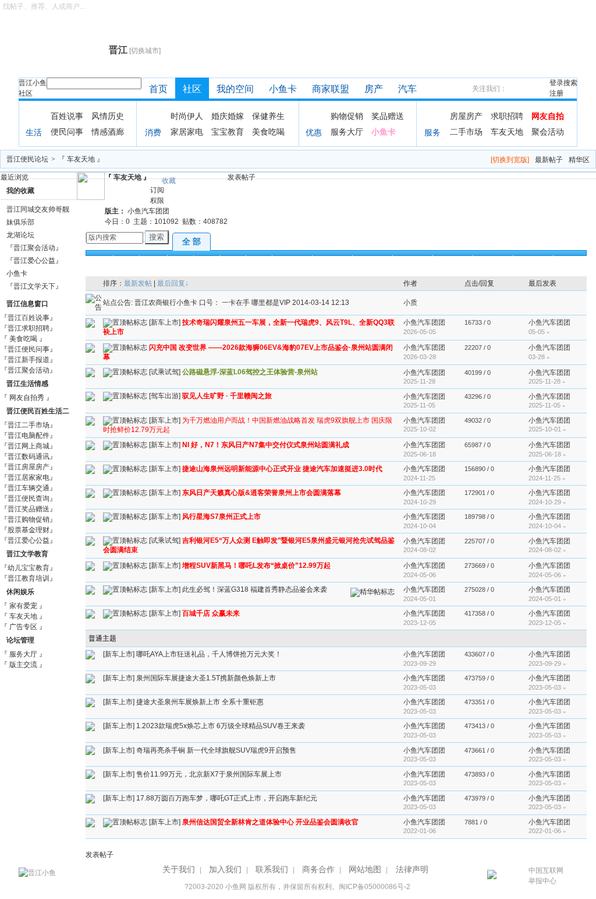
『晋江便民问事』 (28, 349)
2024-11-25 (547, 478)
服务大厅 (347, 131)
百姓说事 (67, 116)
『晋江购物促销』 (28, 519)
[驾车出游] (164, 396)
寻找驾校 (308, 272)
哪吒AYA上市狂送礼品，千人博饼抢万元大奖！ (209, 654)
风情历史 (107, 116)
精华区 (579, 160)
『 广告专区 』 (23, 627)
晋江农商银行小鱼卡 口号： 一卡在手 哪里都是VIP (213, 303)
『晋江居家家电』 (28, 477)
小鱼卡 (283, 89)
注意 (233, 259)
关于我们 (178, 869)
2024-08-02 (547, 549)
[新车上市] (164, 322)
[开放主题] (90, 322)
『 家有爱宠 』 (23, 606)
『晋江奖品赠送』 (28, 509)
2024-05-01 (547, 598)
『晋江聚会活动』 (34, 248)
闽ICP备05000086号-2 (374, 887)
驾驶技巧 (533, 259)
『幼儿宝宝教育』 (28, 568)
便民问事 (67, 131)
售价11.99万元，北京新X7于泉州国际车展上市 (209, 774)
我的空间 (235, 89)
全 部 (191, 241)
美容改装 (372, 259)
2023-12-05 (547, 622)
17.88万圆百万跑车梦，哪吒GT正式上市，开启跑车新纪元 (226, 798)
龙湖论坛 (20, 235)
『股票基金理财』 (28, 530)
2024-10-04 (547, 525)
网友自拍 (547, 116)
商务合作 (318, 869)
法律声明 (412, 869)
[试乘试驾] (164, 372)
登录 (556, 83)
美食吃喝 (268, 131)
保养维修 (453, 259)
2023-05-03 (547, 687)
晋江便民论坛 (27, 159)
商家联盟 (330, 89)
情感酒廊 (107, 131)
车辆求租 (268, 272)
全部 (100, 259)
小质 (410, 303)
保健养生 (268, 116)
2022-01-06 (547, 830)
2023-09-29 (547, 663)
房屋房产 (466, 116)
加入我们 (225, 869)
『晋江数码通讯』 (28, 456)
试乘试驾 (413, 259)
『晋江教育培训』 (28, 578)
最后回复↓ (173, 283)
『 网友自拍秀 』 (27, 398)
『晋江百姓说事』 (28, 318)
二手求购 (187, 272)
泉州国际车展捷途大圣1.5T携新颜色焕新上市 (206, 678)
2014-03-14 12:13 (320, 303)
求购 (126, 259)
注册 (556, 93)
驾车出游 (493, 259)
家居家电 (187, 131)
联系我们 (272, 869)
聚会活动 (547, 131)
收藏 (169, 181)
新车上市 (332, 259)
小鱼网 (235, 887)
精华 (180, 259)
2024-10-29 (547, 501)
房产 (373, 89)
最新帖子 (549, 160)
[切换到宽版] (510, 160)
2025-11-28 (547, 381)
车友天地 (507, 131)
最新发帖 (138, 283)
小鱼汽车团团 (148, 211)
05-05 (539, 331)
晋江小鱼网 (61, 50)
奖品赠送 (387, 116)
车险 (341, 272)
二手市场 (466, 131)
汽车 (407, 89)
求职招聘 (507, 116)
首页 (158, 89)
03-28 (539, 356)
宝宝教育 (227, 131)
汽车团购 (107, 272)
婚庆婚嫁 (227, 116)
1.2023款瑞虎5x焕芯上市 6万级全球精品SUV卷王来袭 (220, 726)
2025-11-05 (547, 405)
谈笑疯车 (292, 259)
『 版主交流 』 (23, 665)
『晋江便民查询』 (28, 498)
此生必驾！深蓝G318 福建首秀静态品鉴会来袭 (254, 589)
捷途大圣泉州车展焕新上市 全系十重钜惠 (200, 702)
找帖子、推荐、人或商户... (44, 6)
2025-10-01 (547, 429)
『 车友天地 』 (81, 159)
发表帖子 (242, 177)
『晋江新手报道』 (28, 360)
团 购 (153, 259)
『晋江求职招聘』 (28, 328)
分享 (259, 259)
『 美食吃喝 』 (23, 339)
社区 (26, 93)
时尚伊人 (187, 116)
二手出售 (147, 272)
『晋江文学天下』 (34, 286)
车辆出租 (228, 272)
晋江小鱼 (33, 83)
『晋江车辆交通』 (28, 488)
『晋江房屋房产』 (28, 467)
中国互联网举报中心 (545, 875)
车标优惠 (374, 272)
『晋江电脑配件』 (28, 435)
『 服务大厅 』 (23, 654)
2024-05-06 (547, 574)
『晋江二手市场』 (28, 425)
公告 (207, 259)
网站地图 (365, 869)
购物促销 (347, 116)
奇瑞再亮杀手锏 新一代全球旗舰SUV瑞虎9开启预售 (216, 750)
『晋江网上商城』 (28, 446)
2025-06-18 (547, 454)
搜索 (570, 83)
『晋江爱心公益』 (34, 261)
